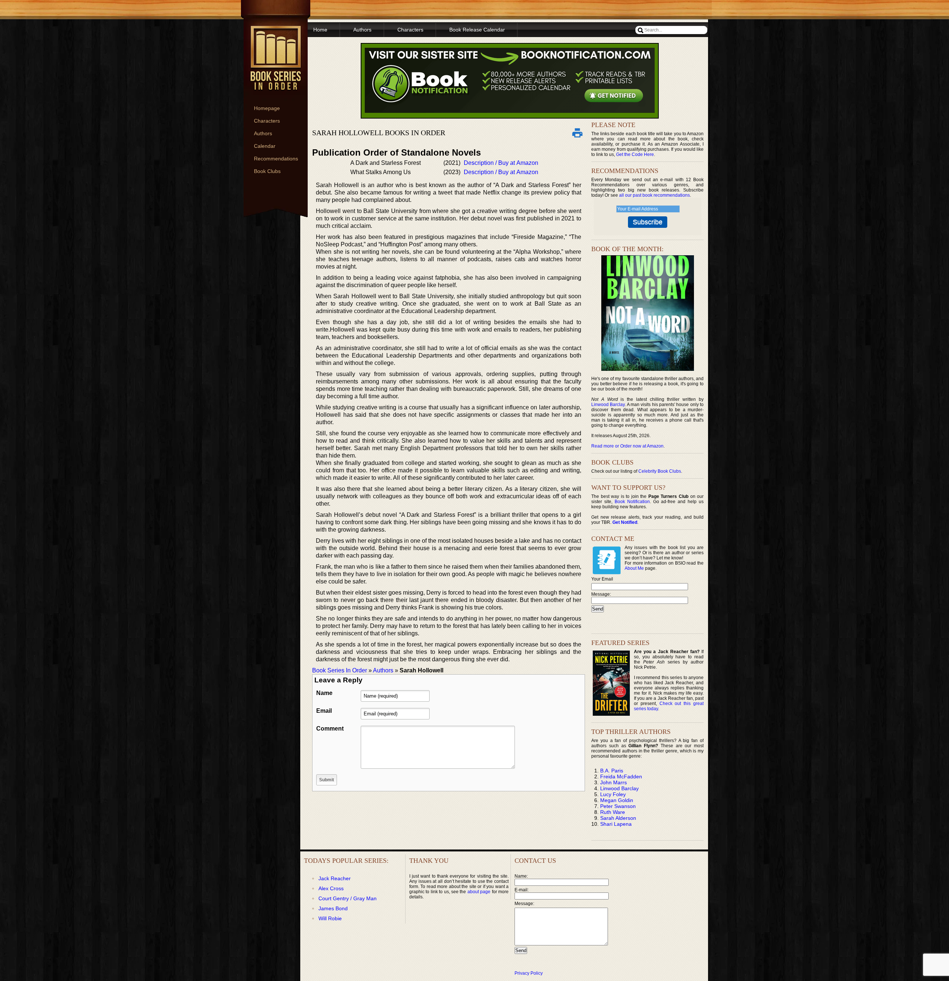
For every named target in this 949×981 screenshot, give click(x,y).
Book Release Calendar (477, 30)
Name (324, 693)
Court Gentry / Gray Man (347, 898)
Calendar (264, 146)
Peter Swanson (618, 806)
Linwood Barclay (608, 404)
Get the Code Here (635, 154)
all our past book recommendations (654, 195)
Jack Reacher (334, 878)
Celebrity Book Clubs (659, 471)
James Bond (333, 908)
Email (324, 711)
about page (478, 891)
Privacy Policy (529, 973)
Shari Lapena (616, 824)
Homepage (267, 108)
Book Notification (632, 501)
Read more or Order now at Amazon (627, 446)
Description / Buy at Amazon (501, 163)
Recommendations (276, 159)
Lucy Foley (613, 794)
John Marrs (613, 782)
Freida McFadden (621, 776)
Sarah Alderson (618, 818)
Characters (267, 121)
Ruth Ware (612, 812)
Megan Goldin (616, 800)
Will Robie (330, 918)
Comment (330, 728)
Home (320, 30)
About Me (634, 568)
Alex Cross (331, 888)
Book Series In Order (339, 670)
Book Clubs (267, 171)
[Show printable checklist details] (577, 132)
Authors (263, 133)
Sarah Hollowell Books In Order (378, 133)
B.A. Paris (611, 771)
